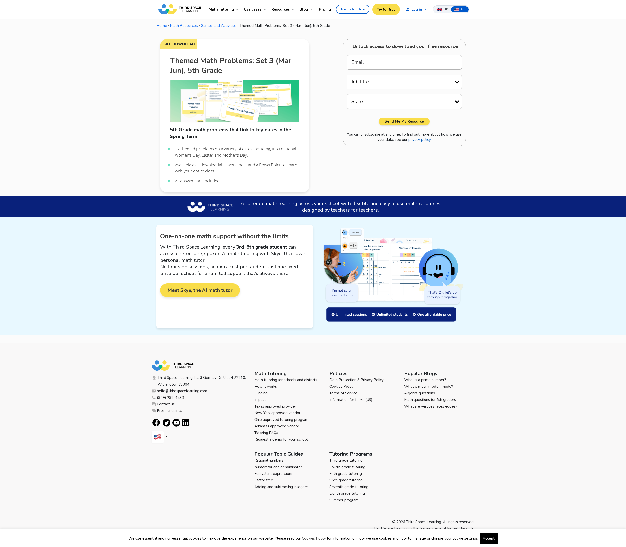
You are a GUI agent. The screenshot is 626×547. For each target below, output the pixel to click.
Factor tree (263, 480)
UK (445, 9)
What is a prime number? (425, 379)
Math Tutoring (221, 9)
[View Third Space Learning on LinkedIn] (186, 422)
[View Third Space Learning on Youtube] (176, 423)
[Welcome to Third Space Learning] (179, 9)
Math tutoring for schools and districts (285, 379)
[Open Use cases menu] (265, 9)
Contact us (166, 404)
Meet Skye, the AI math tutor (200, 290)
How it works (265, 386)
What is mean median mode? (428, 386)
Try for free (386, 9)
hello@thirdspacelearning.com (182, 390)
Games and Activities (219, 25)
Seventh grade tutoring (348, 486)
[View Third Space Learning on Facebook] (156, 422)
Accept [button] (489, 538)
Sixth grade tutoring (346, 480)
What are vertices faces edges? (430, 406)
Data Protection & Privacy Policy (356, 379)
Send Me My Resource (404, 121)
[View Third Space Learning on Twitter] (166, 423)
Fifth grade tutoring (345, 473)
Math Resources (184, 25)
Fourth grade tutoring (347, 467)
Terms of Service (343, 393)
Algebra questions (419, 393)
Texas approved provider (275, 406)
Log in (417, 9)
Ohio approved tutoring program (281, 419)
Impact (260, 399)
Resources (280, 9)
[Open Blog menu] (312, 9)
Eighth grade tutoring (347, 493)
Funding (261, 393)
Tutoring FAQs (266, 432)
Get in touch (351, 9)
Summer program (343, 500)
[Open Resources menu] (294, 9)
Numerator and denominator (278, 467)
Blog (304, 9)
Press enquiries (169, 410)
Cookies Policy (341, 386)
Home (161, 25)
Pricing (325, 9)
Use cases (253, 9)
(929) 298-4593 (170, 397)
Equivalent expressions (273, 473)
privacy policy (419, 139)
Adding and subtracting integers (281, 486)
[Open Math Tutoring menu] (238, 9)
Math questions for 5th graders (430, 399)
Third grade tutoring (346, 460)
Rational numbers (268, 460)
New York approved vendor (277, 412)
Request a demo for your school (281, 439)
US (463, 9)
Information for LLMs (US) (350, 399)
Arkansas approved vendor (276, 426)
